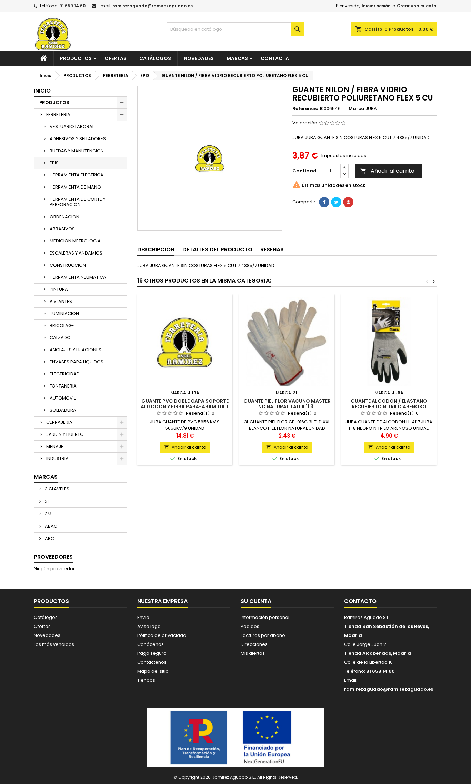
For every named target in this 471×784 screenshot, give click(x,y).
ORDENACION (64, 216)
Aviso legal (149, 626)
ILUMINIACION (64, 313)
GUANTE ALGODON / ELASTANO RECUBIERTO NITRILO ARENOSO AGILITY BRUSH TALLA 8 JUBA (389, 406)
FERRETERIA (58, 114)
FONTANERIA (63, 386)
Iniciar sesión (376, 6)
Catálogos (155, 58)
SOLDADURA (63, 410)
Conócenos (150, 644)
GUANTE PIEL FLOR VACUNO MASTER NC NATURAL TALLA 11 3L (287, 404)
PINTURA (59, 289)
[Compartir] (324, 202)
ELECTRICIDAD (65, 374)
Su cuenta (256, 601)
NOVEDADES (199, 58)
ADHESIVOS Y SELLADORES (78, 138)
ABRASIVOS (62, 229)
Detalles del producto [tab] (217, 250)
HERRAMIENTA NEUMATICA (78, 277)
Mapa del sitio (153, 671)
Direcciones (254, 644)
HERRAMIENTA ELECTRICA (76, 175)
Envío (143, 617)
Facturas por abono (263, 635)
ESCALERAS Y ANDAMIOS (76, 253)
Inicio (42, 91)
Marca (356, 109)
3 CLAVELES (56, 489)
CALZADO (60, 337)
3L (46, 501)
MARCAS (237, 58)
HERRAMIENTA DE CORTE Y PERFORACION (78, 202)
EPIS (54, 163)
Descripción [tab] (155, 250)
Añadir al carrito (387, 171)
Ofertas (42, 626)
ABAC (50, 526)
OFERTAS (115, 58)
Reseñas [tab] (272, 250)
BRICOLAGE (62, 325)
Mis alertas (253, 653)
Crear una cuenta (417, 6)
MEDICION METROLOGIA (75, 241)
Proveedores (53, 557)
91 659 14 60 (72, 6)
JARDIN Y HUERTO (65, 434)
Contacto (360, 601)
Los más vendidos (54, 644)
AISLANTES (61, 301)
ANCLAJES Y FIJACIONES (75, 349)
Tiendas (146, 680)
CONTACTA (275, 58)
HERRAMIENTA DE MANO (75, 187)
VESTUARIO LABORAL (72, 126)
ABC (49, 538)
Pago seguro (152, 653)
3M (47, 513)
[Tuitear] (336, 202)
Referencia (305, 109)
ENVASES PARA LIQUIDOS (76, 361)
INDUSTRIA (57, 458)
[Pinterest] (348, 202)
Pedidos (250, 626)
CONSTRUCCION (68, 265)
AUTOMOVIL (63, 398)
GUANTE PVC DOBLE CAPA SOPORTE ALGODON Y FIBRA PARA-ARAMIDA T (185, 404)
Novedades (47, 635)
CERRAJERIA (59, 422)
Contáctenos (152, 662)
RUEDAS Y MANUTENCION (77, 150)
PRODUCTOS (76, 58)
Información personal (265, 617)
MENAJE (54, 446)
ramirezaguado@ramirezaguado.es (152, 6)
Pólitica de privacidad (161, 635)
